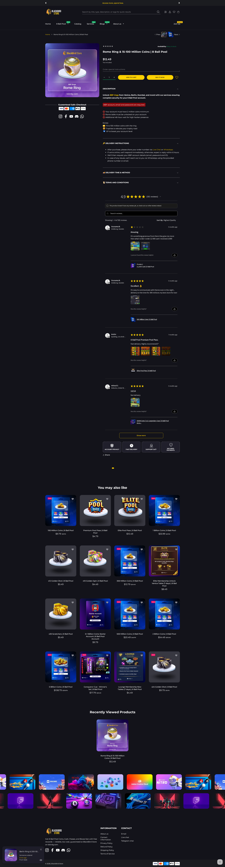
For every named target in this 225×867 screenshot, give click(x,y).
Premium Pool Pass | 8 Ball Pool (95, 531)
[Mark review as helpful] (174, 255)
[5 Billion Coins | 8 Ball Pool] (60, 666)
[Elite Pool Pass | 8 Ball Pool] (129, 510)
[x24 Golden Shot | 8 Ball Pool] (164, 666)
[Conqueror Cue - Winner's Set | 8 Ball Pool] (95, 666)
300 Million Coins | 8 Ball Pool (130, 581)
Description (109, 89)
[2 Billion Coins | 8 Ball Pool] (164, 614)
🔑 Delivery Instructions (116, 143)
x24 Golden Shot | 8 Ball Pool (164, 687)
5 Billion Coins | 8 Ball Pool (60, 687)
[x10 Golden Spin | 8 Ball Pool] (95, 560)
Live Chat (157, 149)
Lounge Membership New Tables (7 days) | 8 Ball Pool (130, 688)
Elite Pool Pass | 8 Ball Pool (130, 530)
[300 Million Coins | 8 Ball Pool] (129, 560)
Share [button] (107, 455)
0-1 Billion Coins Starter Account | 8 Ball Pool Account (95, 636)
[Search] (158, 11)
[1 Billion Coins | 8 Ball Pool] (164, 510)
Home (47, 34)
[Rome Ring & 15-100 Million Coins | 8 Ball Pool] (112, 735)
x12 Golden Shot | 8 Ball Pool (60, 581)
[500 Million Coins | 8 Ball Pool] (129, 614)
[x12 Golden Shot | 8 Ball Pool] (60, 560)
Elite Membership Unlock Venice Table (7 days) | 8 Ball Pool (164, 583)
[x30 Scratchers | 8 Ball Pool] (60, 614)
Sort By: (160, 220)
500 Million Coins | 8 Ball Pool (130, 634)
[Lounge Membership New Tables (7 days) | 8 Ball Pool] (129, 666)
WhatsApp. (168, 149)
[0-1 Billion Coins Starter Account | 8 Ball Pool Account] (95, 614)
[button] (45, 3)
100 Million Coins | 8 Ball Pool (61, 530)
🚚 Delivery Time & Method (116, 172)
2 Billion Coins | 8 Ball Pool (164, 634)
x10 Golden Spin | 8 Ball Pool (95, 581)
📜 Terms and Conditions (116, 182)
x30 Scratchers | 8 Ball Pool (61, 634)
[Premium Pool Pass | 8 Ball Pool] (95, 510)
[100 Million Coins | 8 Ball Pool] (60, 510)
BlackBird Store (57, 864)
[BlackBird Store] (53, 12)
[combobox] (121, 12)
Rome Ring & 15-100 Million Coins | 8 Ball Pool (112, 756)
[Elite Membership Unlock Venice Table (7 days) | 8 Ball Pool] (164, 560)
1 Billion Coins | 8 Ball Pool (164, 530)
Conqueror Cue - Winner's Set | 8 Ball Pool (95, 688)
